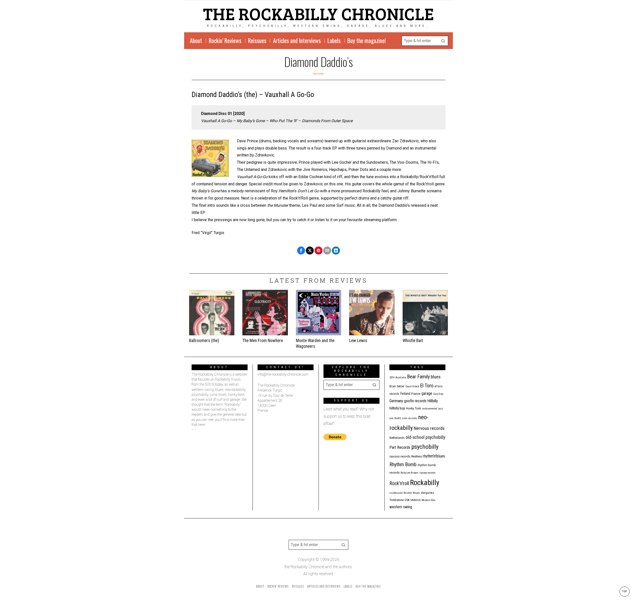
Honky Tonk (413, 408)
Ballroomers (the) (204, 340)
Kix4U (397, 418)
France (416, 394)
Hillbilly (432, 401)
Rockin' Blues (412, 493)
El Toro (426, 386)
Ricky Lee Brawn (409, 472)
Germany (396, 401)
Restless (416, 456)
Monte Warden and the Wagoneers (315, 343)
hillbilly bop (397, 408)
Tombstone (396, 500)
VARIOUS (415, 500)
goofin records (415, 401)
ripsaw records (427, 472)
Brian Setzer (396, 386)
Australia (400, 377)
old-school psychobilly (425, 437)
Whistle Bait (413, 340)
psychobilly (424, 446)
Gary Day (438, 394)
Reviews (318, 73)
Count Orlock (412, 386)
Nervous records (429, 428)
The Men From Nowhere (262, 340)
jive (391, 418)
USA (407, 500)
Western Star (428, 500)
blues (436, 376)
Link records (409, 418)
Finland (405, 394)
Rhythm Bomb (403, 464)
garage (427, 393)
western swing (400, 506)
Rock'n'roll (399, 483)
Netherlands (397, 438)
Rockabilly (424, 482)
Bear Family (418, 377)
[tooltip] (301, 250)
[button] (443, 41)
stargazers (427, 493)
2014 (391, 377)
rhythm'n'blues (434, 456)
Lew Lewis (358, 340)
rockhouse (396, 493)
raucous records (399, 456)
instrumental (429, 408)
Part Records (399, 447)
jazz (440, 408)
